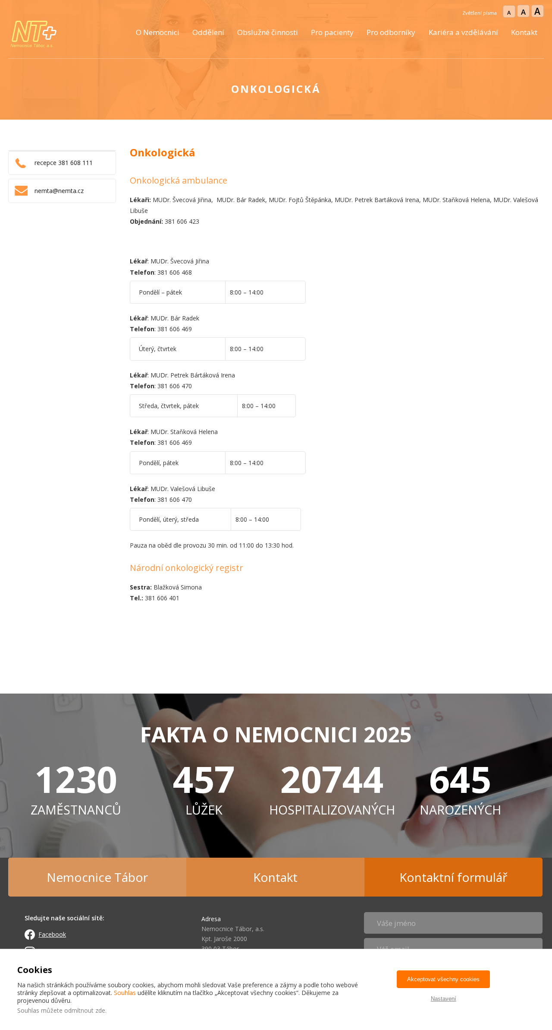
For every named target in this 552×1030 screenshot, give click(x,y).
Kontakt (524, 32)
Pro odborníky (391, 32)
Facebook (52, 934)
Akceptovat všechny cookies (443, 979)
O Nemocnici (157, 32)
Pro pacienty (332, 32)
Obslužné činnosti (267, 32)
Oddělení (208, 32)
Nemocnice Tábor (97, 877)
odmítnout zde (84, 1010)
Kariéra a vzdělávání (463, 32)
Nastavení (443, 998)
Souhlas (125, 993)
